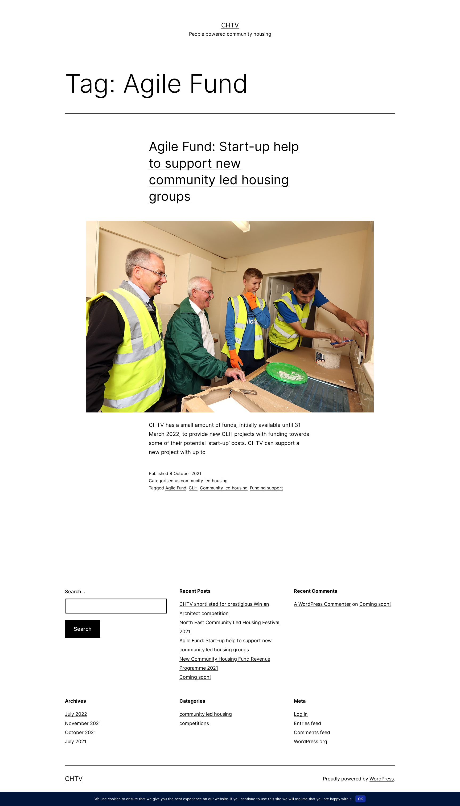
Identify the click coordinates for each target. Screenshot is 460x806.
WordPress (381, 779)
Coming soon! (195, 677)
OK (360, 799)
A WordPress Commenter (322, 604)
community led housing (204, 480)
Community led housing (224, 487)
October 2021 (80, 732)
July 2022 (76, 714)
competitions (194, 723)
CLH (193, 487)
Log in (301, 714)
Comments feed (312, 732)
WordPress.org (310, 741)
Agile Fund (175, 487)
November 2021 (83, 723)
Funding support (266, 487)
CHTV (230, 25)
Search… (75, 591)
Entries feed (307, 723)
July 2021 (75, 741)
